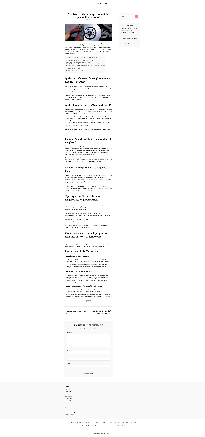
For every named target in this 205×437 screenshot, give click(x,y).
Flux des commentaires (70, 412)
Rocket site (102, 3)
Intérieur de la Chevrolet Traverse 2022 (75, 70)
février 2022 (68, 391)
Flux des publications (70, 410)
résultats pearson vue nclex (126, 36)
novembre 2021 (68, 398)
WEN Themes (109, 433)
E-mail (68, 356)
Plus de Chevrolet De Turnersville (74, 67)
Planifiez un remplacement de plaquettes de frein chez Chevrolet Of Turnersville (85, 65)
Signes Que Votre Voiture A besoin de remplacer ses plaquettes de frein (83, 63)
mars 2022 (67, 389)
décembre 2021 (68, 396)
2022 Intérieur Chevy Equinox (73, 68)
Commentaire (70, 332)
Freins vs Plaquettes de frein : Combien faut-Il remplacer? (79, 60)
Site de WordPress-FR (70, 414)
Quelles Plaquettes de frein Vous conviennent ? (77, 59)
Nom (68, 350)
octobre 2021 (68, 400)
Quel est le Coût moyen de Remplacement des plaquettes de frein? (82, 57)
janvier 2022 (68, 394)
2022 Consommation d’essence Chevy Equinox (77, 72)
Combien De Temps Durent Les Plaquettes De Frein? (78, 62)
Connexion (67, 407)
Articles (89, 301)
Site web (69, 363)
